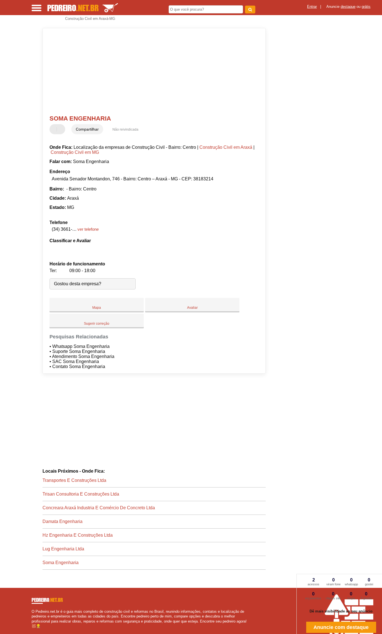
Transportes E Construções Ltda (74, 480)
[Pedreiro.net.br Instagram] (38, 631)
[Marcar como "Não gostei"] (61, 129)
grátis (366, 6)
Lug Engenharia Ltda (63, 548)
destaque (348, 6)
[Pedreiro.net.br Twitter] (35, 631)
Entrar (312, 6)
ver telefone (88, 229)
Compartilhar (87, 129)
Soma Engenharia (61, 562)
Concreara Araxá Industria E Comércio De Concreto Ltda (99, 507)
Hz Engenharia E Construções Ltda (78, 535)
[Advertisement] (150, 71)
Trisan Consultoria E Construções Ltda (81, 494)
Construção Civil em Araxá (225, 147)
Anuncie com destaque (341, 627)
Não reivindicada (125, 129)
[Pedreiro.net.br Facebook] (33, 631)
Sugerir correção (96, 324)
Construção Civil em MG (75, 152)
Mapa (96, 308)
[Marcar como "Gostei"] (54, 129)
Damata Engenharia (62, 521)
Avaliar (192, 308)
